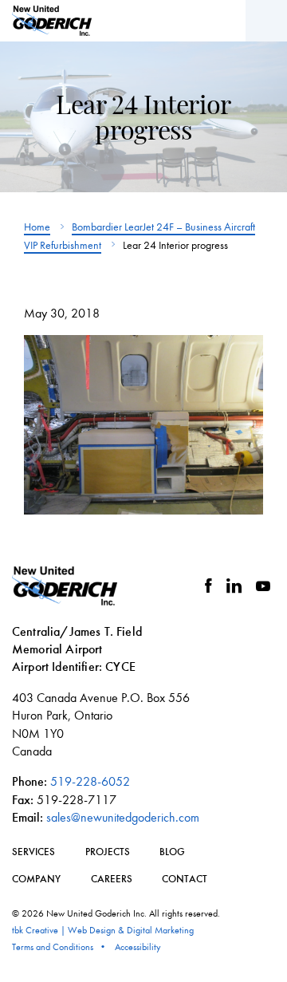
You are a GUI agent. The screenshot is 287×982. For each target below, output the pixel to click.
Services (33, 852)
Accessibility (138, 946)
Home (37, 227)
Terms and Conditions (52, 946)
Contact (184, 879)
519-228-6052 (90, 781)
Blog (172, 852)
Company (36, 879)
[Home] (52, 20)
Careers (111, 879)
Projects (107, 852)
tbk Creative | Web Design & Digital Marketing (103, 930)
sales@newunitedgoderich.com (122, 817)
